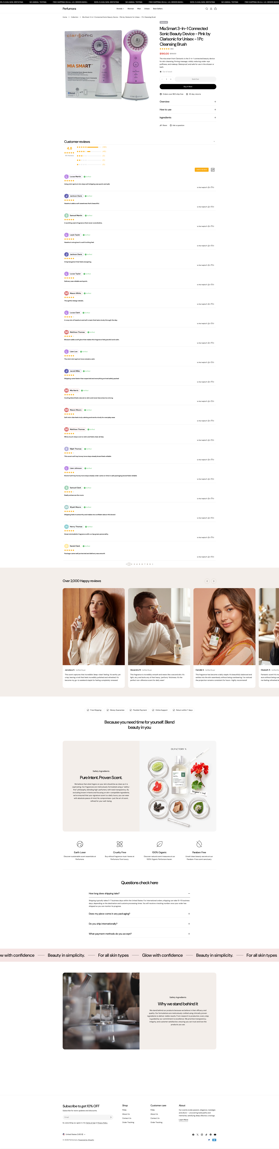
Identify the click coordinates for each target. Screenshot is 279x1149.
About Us (126, 1114)
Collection (74, 17)
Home (65, 17)
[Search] (207, 9)
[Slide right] (213, 581)
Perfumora (69, 9)
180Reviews (69, 156)
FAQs (124, 1110)
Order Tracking (128, 1122)
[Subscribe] (111, 1117)
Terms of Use (90, 1123)
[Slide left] (207, 581)
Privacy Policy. (102, 1123)
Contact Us (126, 1118)
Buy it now (188, 86)
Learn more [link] (183, 1120)
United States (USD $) (74, 1134)
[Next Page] (152, 564)
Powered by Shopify (86, 1140)
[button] (126, 564)
